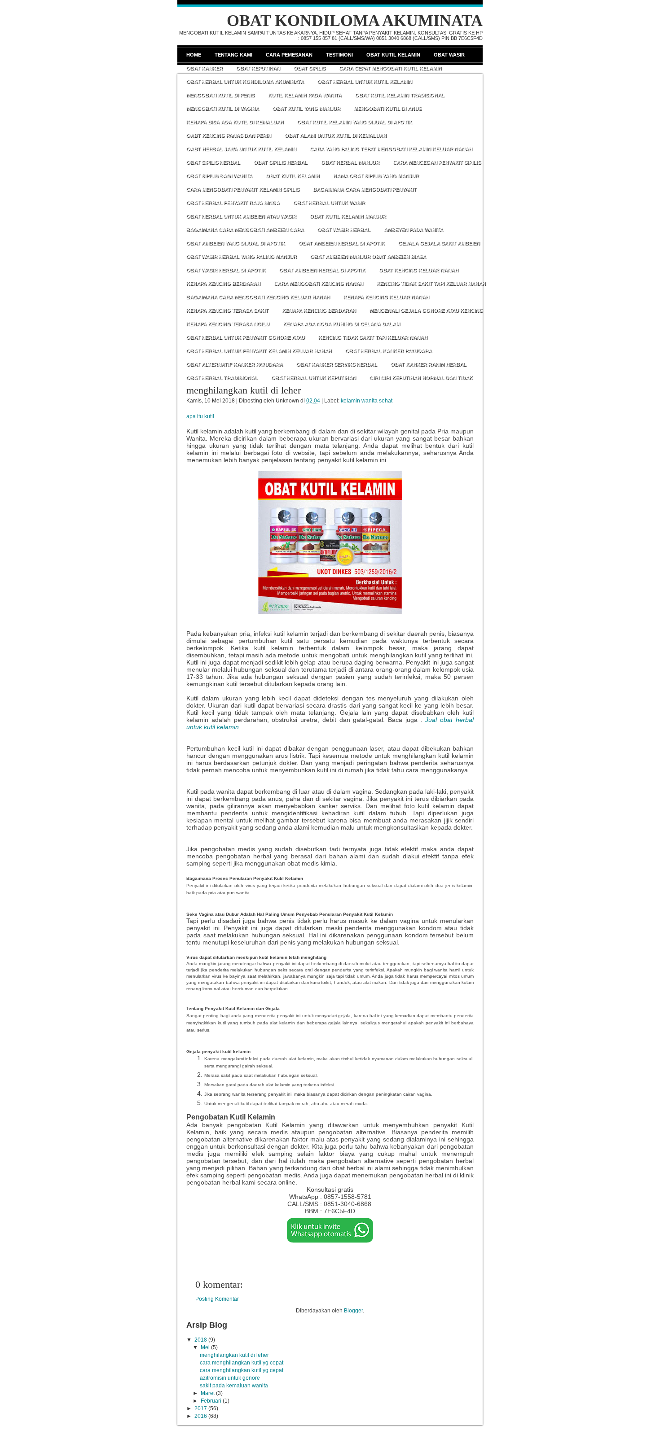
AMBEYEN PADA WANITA (413, 229)
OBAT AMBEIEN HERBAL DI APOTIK (342, 243)
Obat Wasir (449, 54)
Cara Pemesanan (289, 54)
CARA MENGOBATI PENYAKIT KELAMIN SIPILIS (242, 189)
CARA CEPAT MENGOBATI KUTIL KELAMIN (390, 68)
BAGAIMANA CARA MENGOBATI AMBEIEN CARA (245, 229)
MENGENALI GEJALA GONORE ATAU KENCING (426, 310)
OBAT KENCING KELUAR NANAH (418, 270)
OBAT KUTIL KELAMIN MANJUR (348, 216)
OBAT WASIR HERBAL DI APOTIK (226, 270)
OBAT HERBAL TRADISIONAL (222, 377)
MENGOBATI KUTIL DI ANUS (388, 108)
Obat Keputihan (258, 68)
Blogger (353, 1310)
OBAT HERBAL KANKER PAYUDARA (388, 351)
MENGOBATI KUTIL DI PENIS (220, 95)
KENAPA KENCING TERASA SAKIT (227, 310)
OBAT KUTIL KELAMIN (293, 176)
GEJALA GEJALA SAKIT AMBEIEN (439, 243)
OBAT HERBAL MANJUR (350, 162)
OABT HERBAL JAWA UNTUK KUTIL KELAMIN (241, 149)
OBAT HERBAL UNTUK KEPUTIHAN (313, 377)
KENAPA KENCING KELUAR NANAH (386, 297)
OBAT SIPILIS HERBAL (213, 162)
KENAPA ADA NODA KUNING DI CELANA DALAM (341, 324)
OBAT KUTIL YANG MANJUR (306, 108)
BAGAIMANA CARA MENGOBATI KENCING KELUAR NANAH (258, 297)
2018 (200, 1340)
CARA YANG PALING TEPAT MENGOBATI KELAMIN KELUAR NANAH (391, 149)
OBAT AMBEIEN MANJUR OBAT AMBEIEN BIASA (368, 256)
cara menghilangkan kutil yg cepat (241, 1363)
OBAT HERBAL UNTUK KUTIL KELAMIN (364, 81)
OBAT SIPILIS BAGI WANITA (219, 176)
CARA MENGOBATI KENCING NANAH (318, 283)
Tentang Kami (233, 54)
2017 (200, 1408)
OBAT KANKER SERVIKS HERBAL (336, 364)
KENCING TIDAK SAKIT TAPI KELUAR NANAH (431, 283)
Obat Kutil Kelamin (393, 54)
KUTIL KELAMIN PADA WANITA (305, 95)
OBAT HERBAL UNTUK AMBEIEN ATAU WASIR (241, 216)
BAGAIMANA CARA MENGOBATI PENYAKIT (365, 189)
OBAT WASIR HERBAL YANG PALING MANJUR (241, 256)
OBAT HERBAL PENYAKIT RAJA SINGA (233, 203)
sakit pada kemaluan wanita (234, 1385)
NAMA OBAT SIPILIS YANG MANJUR (376, 176)
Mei (205, 1347)
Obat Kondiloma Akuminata (355, 21)
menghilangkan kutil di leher (243, 390)
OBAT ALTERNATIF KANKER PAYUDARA (234, 364)
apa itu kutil (200, 416)
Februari (211, 1401)
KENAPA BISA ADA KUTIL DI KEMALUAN (235, 122)
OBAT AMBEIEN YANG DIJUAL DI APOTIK (235, 243)
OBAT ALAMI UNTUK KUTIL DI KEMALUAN (336, 135)
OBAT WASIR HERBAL (343, 229)
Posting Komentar (217, 1299)
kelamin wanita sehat (366, 401)
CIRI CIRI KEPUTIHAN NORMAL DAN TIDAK (421, 377)
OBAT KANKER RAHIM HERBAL (428, 364)
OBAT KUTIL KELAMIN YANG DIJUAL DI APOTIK (354, 122)
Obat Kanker (204, 68)
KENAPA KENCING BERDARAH (223, 283)
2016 (200, 1416)
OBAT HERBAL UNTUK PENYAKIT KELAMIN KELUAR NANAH (259, 351)
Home (193, 54)
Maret (208, 1393)
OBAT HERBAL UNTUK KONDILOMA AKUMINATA (245, 81)
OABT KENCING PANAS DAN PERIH (228, 135)
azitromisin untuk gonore (230, 1378)
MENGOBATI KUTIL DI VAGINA (222, 108)
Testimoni (339, 54)
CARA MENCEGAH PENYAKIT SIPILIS (437, 162)
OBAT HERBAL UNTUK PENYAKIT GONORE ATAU (245, 337)
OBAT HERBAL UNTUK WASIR (329, 203)
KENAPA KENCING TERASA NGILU (227, 324)
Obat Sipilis (310, 68)
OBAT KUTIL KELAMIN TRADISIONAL (399, 95)
